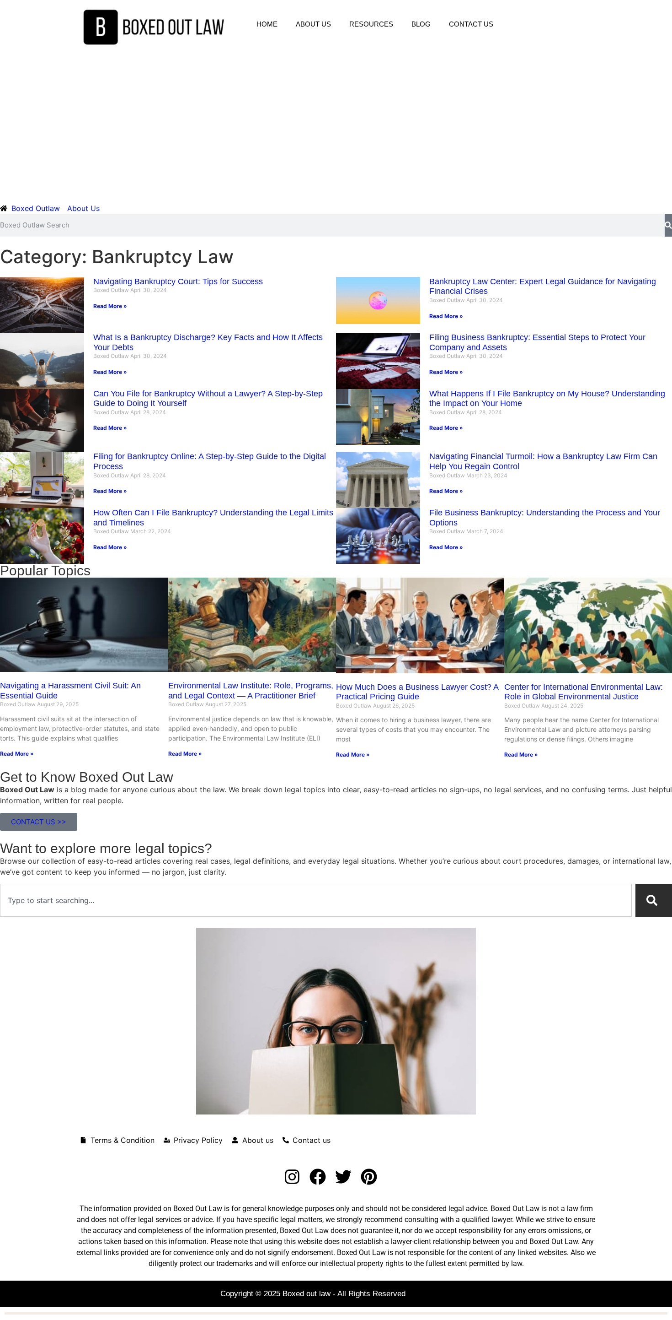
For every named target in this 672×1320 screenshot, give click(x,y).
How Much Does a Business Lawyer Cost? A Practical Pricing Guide (417, 692)
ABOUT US (313, 24)
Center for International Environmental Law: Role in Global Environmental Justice (583, 692)
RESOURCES (371, 24)
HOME (266, 24)
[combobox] (316, 900)
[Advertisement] (336, 123)
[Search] (668, 225)
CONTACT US (471, 24)
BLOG (421, 24)
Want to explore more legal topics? (106, 848)
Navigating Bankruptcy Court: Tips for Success (178, 281)
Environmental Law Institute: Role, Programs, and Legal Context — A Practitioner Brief (250, 690)
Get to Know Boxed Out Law (86, 776)
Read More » (110, 306)
